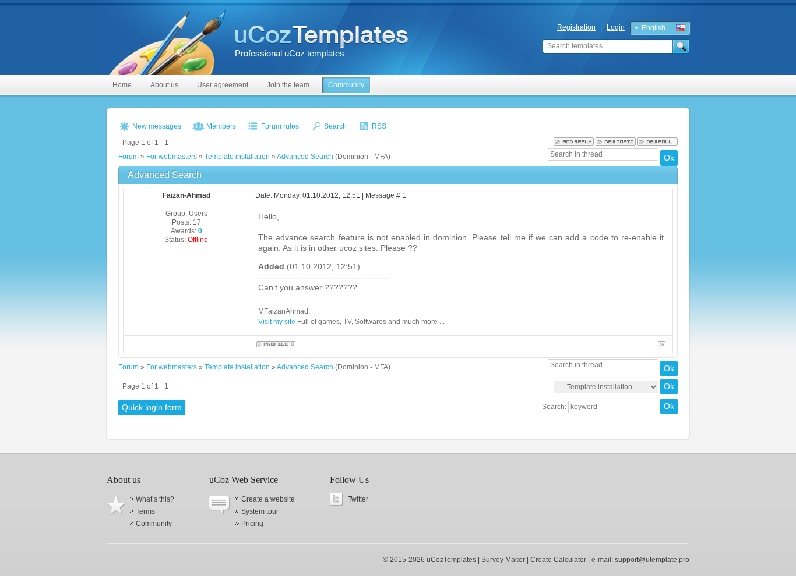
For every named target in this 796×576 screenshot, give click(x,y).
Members (221, 126)
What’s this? (155, 499)
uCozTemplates (451, 560)
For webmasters (171, 156)
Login (616, 27)
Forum (128, 156)
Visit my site (277, 322)
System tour (260, 511)
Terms (145, 511)
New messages (156, 126)
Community (154, 524)
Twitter (358, 499)
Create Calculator (558, 560)
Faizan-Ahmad (186, 195)
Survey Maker (503, 560)
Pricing (252, 524)
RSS (379, 126)
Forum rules (280, 126)
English (653, 28)
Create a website (268, 499)
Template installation (237, 156)
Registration (576, 27)
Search (335, 126)
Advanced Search (305, 156)
